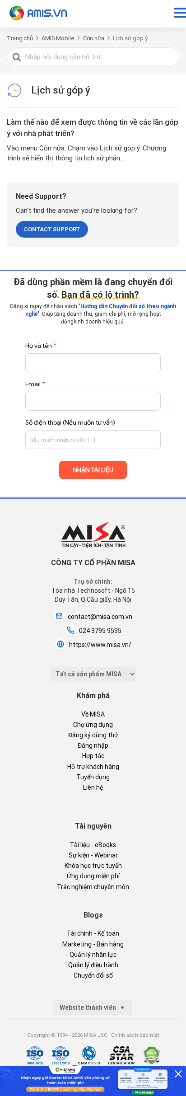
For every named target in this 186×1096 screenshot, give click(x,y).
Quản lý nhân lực (93, 954)
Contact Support (52, 229)
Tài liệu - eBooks (93, 844)
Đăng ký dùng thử (93, 735)
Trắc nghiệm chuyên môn (93, 886)
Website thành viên (88, 1007)
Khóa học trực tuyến (93, 865)
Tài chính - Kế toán (93, 933)
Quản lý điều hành (93, 965)
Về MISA (93, 714)
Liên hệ (93, 787)
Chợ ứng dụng (93, 724)
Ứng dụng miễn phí (93, 876)
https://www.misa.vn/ (100, 644)
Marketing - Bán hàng (93, 944)
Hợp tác (93, 755)
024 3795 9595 (100, 630)
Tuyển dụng (93, 777)
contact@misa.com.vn (100, 616)
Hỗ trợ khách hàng (93, 766)
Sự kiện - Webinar (93, 855)
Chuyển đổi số (93, 975)
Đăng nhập (93, 745)
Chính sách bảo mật (135, 1035)
